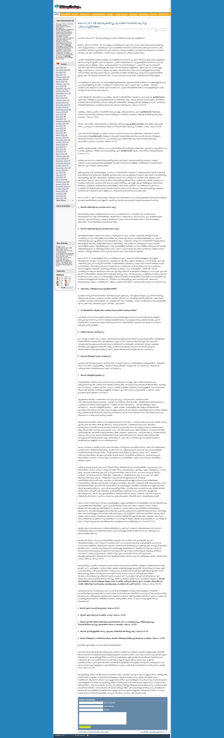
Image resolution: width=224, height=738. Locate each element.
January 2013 (61, 184)
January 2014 (61, 158)
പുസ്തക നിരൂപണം (121, 14)
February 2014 (61, 156)
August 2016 (60, 112)
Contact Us (163, 14)
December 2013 (62, 161)
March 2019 (60, 82)
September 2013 (62, 168)
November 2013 (62, 163)
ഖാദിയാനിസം (84, 14)
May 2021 (59, 75)
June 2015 (60, 128)
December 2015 (62, 121)
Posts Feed (92, 735)
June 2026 (60, 68)
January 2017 (61, 102)
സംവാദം (153, 14)
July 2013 (59, 172)
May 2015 (59, 130)
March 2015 (60, 135)
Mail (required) (109, 706)
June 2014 (60, 147)
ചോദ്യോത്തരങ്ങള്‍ (98, 14)
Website (106, 710)
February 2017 (61, 100)
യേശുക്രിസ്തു (143, 14)
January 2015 (61, 137)
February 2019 (61, 84)
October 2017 (61, 91)
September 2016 (62, 109)
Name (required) (109, 703)
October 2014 (61, 142)
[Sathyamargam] (67, 8)
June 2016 (60, 114)
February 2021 (61, 77)
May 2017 (59, 95)
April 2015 (59, 133)
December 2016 (62, 105)
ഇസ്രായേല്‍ (65, 14)
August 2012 (60, 191)
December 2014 (62, 140)
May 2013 (59, 175)
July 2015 (59, 126)
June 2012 (60, 196)
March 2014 (60, 154)
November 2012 (62, 186)
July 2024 (59, 72)
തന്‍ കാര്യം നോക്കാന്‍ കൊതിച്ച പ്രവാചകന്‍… (94, 732)
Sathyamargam (69, 735)
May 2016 (59, 116)
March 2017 (60, 98)
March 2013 (60, 179)
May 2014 (59, 149)
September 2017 (62, 93)
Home (57, 14)
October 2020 (61, 79)
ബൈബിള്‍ (133, 14)
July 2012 (59, 193)
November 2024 (62, 70)
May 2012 (59, 198)
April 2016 (59, 119)
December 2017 (62, 88)
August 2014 (60, 144)
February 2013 (61, 182)
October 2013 (61, 165)
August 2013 (60, 170)
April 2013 (59, 177)
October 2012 (61, 189)
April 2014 (59, 151)
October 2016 (61, 107)
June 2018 (60, 86)
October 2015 (61, 123)
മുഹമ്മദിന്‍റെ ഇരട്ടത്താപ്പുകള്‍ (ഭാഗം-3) (153, 732)
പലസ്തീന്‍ (110, 14)
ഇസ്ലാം (75, 14)
